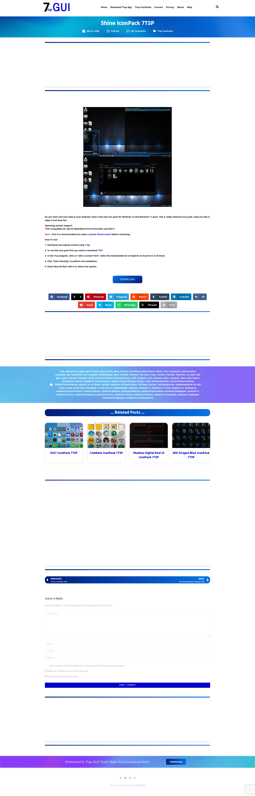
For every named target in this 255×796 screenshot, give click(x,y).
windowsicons (146, 397)
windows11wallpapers (114, 397)
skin (150, 378)
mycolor (170, 374)
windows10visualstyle (152, 391)
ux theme (96, 384)
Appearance (71, 371)
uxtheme (115, 384)
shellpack (142, 378)
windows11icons (105, 394)
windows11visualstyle (165, 394)
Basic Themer (92, 371)
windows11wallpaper (188, 394)
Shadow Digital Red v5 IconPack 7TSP (148, 455)
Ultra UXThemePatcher (157, 381)
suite (189, 378)
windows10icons (92, 391)
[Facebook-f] (120, 778)
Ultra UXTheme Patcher (132, 381)
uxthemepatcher (166, 384)
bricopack (175, 371)
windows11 (193, 391)
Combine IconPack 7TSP (106, 453)
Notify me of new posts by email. (63, 676)
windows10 (190, 387)
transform (88, 381)
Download (127, 279)
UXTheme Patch (129, 384)
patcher (72, 378)
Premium (82, 378)
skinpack (158, 378)
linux (153, 374)
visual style (78, 387)
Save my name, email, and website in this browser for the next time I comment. (87, 665)
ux (88, 384)
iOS (141, 374)
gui (68, 374)
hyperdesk (76, 374)
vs (99, 387)
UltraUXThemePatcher (66, 384)
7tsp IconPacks (165, 31)
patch (64, 378)
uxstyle (105, 384)
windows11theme (124, 394)
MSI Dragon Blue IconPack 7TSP (191, 455)
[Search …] (217, 7)
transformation (103, 381)
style (182, 378)
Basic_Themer (121, 371)
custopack (60, 374)
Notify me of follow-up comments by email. (67, 671)
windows (133, 387)
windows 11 (145, 387)
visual (69, 387)
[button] (59, 296)
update (82, 384)
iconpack (93, 374)
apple (81, 371)
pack (192, 374)
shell (133, 378)
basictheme (135, 371)
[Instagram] (134, 778)
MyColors (181, 374)
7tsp (56, 255)
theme (196, 378)
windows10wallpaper (175, 391)
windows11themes (143, 394)
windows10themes (130, 391)
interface (134, 374)
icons (116, 374)
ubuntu (115, 381)
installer (124, 374)
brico (166, 371)
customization (188, 371)
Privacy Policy (140, 785)
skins (166, 378)
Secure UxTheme (103, 378)
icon (85, 374)
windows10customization (69, 391)
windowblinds (120, 387)
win (103, 387)
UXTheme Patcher (147, 384)
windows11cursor (65, 394)
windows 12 (177, 387)
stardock (174, 378)
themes (78, 381)
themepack (67, 381)
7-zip (87, 245)
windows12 (132, 397)
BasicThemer (148, 371)
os (188, 374)
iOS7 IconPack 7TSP (63, 453)
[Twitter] (125, 778)
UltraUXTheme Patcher (182, 381)
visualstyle (91, 387)
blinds (159, 371)
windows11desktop (85, 394)
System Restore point (100, 234)
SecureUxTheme (122, 378)
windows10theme (111, 391)
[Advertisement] (127, 66)
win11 (109, 387)
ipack (147, 374)
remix (91, 378)
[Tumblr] (130, 778)
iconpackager (105, 374)
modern (161, 374)
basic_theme (106, 371)
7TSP (100, 250)
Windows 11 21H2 (161, 387)
